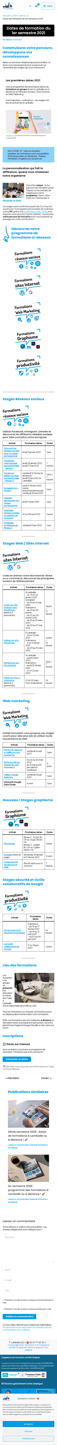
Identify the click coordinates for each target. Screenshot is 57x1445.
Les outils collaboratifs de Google (11, 946)
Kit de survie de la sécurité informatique (14, 931)
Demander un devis (17, 1059)
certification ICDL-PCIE (35, 211)
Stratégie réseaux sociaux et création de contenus (11, 514)
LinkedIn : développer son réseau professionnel (11, 501)
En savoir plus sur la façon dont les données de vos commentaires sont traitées (27, 1328)
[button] (30, 6)
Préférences (29, 1438)
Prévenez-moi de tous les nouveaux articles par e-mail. (28, 1309)
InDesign (8, 854)
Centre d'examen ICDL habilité (37, 1348)
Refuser (28, 1431)
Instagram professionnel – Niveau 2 (11, 525)
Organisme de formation (11, 1363)
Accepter (28, 1424)
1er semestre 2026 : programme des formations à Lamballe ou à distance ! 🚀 (28, 1190)
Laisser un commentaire (18, 1145)
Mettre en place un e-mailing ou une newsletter (13, 752)
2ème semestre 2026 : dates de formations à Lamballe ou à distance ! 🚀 (27, 1136)
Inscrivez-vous (10, 135)
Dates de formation (38, 1145)
